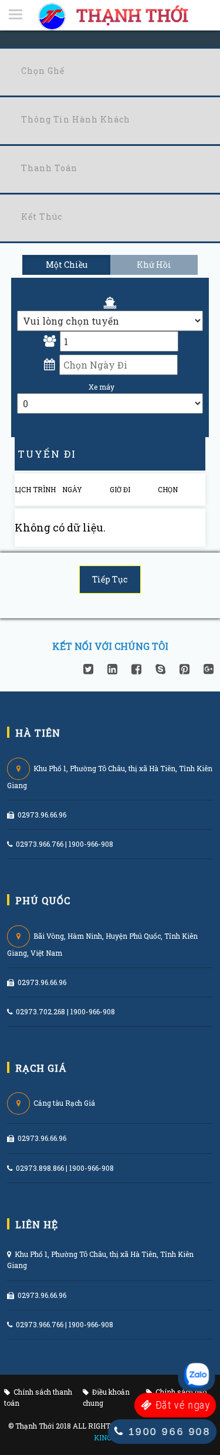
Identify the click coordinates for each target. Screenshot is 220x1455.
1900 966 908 (167, 1431)
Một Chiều (66, 264)
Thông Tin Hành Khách (75, 119)
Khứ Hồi (154, 264)
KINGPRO (110, 1437)
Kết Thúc (41, 216)
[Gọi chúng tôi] (196, 1375)
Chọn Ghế (43, 70)
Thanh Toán (49, 167)
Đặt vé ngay (181, 1405)
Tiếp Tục (109, 579)
